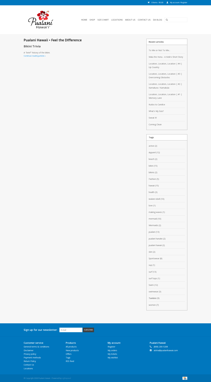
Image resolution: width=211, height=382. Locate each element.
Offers (68, 354)
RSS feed (70, 361)
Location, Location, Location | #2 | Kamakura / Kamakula (165, 86)
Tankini (154, 298)
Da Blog (157, 19)
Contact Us (144, 19)
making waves (157, 212)
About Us (130, 19)
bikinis (153, 172)
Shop (92, 19)
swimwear (155, 291)
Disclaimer (28, 350)
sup (152, 265)
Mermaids (155, 225)
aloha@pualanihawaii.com (166, 350)
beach (153, 159)
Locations (117, 19)
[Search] (165, 20)
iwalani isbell (156, 199)
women (154, 305)
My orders (112, 350)
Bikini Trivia (32, 46)
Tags (68, 357)
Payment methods (32, 357)
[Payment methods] (184, 378)
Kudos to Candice (157, 104)
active (153, 145)
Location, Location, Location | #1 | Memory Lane (165, 96)
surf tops (154, 278)
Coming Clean (155, 124)
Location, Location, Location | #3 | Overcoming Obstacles (165, 75)
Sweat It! (153, 117)
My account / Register (178, 2)
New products (72, 350)
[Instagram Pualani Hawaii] (185, 330)
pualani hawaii (157, 245)
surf (152, 271)
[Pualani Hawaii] (44, 20)
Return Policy (30, 361)
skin (152, 251)
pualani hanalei (157, 238)
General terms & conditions (36, 346)
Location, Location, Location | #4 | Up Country (165, 65)
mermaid (155, 218)
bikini (153, 165)
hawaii (154, 185)
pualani (154, 232)
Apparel (154, 152)
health (153, 192)
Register (111, 346)
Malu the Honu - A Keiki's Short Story (166, 57)
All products (71, 346)
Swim (153, 285)
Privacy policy (30, 354)
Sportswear (155, 258)
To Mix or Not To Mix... (159, 50)
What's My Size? (156, 111)
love (152, 205)
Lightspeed (66, 378)
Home (84, 19)
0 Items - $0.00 (157, 2)
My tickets (112, 354)
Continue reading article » (35, 56)
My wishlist (113, 357)
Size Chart (103, 19)
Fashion (154, 179)
